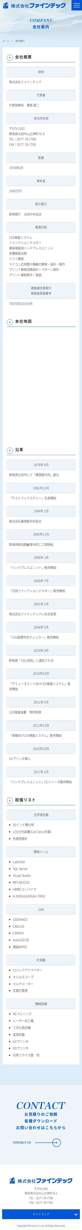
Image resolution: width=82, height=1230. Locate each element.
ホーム (6, 40)
